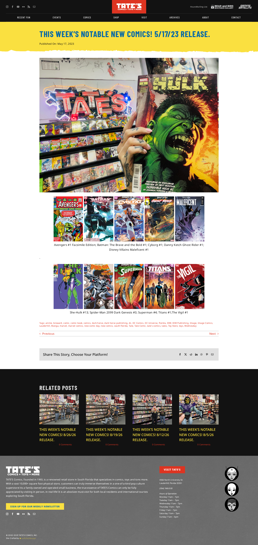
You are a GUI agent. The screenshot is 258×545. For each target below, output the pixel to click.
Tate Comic (140, 325)
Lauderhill (44, 325)
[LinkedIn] (196, 354)
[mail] (34, 7)
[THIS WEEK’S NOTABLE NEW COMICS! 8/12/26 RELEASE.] (152, 396)
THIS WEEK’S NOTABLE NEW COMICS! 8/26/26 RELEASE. (57, 434)
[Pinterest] (207, 354)
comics (87, 323)
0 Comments (65, 444)
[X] (185, 354)
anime (49, 323)
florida (162, 323)
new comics (107, 325)
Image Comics (205, 323)
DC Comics (138, 323)
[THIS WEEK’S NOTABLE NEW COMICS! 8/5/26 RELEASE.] (199, 396)
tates (164, 325)
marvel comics (75, 325)
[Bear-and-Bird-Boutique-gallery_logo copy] (222, 6)
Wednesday (190, 325)
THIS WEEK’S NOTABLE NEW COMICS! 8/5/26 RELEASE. (197, 434)
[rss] (29, 7)
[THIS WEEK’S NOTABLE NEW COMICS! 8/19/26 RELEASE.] (105, 396)
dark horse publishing (116, 323)
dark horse (97, 323)
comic (66, 323)
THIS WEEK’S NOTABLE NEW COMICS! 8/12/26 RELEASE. (151, 434)
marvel (63, 325)
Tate (131, 325)
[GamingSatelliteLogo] (244, 6)
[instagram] (7, 7)
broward (57, 323)
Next (212, 334)
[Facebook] (180, 354)
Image (193, 323)
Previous (48, 334)
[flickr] (23, 7)
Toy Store (173, 325)
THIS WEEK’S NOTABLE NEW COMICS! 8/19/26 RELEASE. (104, 434)
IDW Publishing (180, 323)
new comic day (92, 325)
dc (130, 323)
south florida (121, 325)
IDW (169, 323)
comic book (76, 323)
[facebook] (12, 7)
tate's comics (154, 325)
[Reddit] (191, 354)
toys (181, 325)
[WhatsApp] (201, 354)
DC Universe (151, 323)
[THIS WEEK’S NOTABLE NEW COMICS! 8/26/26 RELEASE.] (59, 396)
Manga (54, 325)
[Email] (212, 354)
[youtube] (18, 7)
